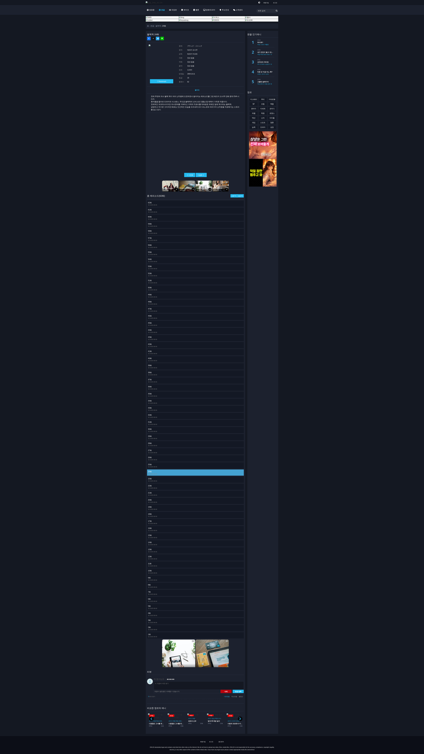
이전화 (190, 175)
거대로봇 (272, 99)
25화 (152, 466)
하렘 (154, 721)
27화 (152, 451)
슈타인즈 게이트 (263, 62)
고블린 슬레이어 (263, 82)
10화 (152, 572)
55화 (152, 253)
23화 (152, 480)
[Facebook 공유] (149, 38)
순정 (267, 74)
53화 (152, 267)
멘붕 (272, 84)
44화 (152, 331)
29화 (152, 437)
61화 (152, 211)
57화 (152, 239)
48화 (152, 303)
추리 (262, 99)
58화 (152, 232)
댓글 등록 (238, 691)
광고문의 (221, 741)
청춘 (264, 54)
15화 (152, 536)
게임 (253, 123)
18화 (152, 515)
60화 (152, 218)
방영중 (151, 10)
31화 (152, 423)
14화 (152, 543)
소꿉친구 (267, 64)
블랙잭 (158, 26)
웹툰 (197, 10)
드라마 (200, 718)
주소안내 (225, 10)
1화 (152, 635)
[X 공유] (153, 38)
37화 (152, 381)
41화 (152, 352)
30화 (152, 430)
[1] (167, 679)
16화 (152, 529)
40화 (152, 359)
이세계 (262, 109)
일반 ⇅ (240, 196)
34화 (152, 402)
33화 (152, 409)
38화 (152, 374)
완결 (163, 10)
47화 (152, 310)
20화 (152, 501)
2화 (152, 628)
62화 (152, 204)
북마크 (186, 10)
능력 (253, 127)
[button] (240, 719)
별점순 (241, 696)
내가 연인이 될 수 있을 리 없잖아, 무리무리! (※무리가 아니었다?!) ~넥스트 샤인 (265, 52)
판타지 (230, 718)
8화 (152, 586)
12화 (152, 558)
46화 (152, 317)
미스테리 (262, 64)
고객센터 (239, 10)
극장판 (174, 10)
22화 (152, 487)
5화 (152, 607)
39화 (152, 367)
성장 (272, 127)
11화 (152, 565)
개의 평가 (151, 696)
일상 (193, 718)
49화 (152, 296)
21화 (152, 494)
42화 (152, 345)
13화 (152, 551)
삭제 (226, 691)
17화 (152, 522)
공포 (269, 84)
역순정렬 (234, 696)
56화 (152, 246)
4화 (152, 614)
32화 (152, 416)
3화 (152, 621)
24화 (152, 473)
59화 (152, 225)
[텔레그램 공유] (157, 38)
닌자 (262, 118)
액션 (258, 84)
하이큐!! (260, 42)
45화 (152, 324)
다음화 (200, 175)
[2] (168, 679)
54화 (152, 260)
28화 (152, 444)
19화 (152, 508)
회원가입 (266, 3)
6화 (152, 600)
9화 (152, 579)
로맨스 (161, 721)
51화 (152, 282)
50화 (152, 289)
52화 (152, 274)
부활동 (267, 44)
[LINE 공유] (162, 38)
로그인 (275, 3)
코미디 (170, 718)
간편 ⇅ (234, 196)
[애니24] (154, 2)
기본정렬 (227, 696)
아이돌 (223, 721)
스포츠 (262, 44)
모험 (266, 84)
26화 (152, 459)
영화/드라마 (210, 10)
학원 (157, 721)
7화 (152, 593)
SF (258, 64)
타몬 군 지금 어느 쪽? (265, 72)
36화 (152, 388)
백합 (258, 54)
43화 (152, 338)
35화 (152, 395)
